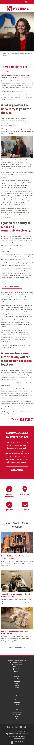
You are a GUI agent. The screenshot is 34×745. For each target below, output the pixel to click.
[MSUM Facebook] (8, 727)
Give (17, 671)
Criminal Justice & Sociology (10, 75)
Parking (17, 700)
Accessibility (17, 738)
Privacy (23, 738)
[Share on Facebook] (22, 420)
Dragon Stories (6, 53)
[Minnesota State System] (17, 742)
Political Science (25, 75)
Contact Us (17, 669)
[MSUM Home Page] (17, 8)
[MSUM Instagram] (16, 727)
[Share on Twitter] (27, 420)
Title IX (17, 718)
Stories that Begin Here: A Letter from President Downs (15, 557)
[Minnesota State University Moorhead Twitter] (12, 727)
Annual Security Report (17, 712)
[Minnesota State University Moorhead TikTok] (25, 727)
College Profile (17, 681)
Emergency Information (17, 714)
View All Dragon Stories (17, 648)
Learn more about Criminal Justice (17, 470)
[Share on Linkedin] (31, 420)
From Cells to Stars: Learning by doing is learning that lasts (16, 595)
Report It (17, 716)
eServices (17, 687)
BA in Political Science (12, 286)
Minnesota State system (19, 733)
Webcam (17, 704)
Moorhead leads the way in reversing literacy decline (14, 632)
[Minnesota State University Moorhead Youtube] (21, 727)
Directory (17, 683)
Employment (17, 685)
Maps (17, 695)
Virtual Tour (17, 702)
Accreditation (17, 679)
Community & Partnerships (17, 53)
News (17, 697)
